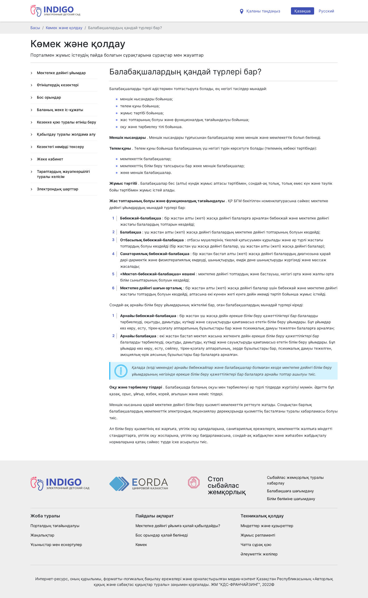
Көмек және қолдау (64, 27)
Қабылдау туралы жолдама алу (66, 134)
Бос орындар (49, 97)
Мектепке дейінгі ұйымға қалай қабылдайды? (178, 525)
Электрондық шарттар (57, 189)
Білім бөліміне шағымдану (291, 498)
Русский (326, 11)
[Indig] (55, 11)
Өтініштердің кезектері (57, 85)
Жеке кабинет (50, 159)
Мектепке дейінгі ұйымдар (61, 73)
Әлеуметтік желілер (259, 554)
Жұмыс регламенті (258, 535)
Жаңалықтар (42, 535)
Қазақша (302, 11)
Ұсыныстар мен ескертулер (56, 544)
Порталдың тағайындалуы (54, 525)
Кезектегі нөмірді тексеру (60, 147)
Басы (35, 27)
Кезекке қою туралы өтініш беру (66, 122)
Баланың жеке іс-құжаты (60, 110)
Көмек (141, 544)
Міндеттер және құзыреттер (267, 525)
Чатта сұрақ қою (256, 544)
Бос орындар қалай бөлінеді (162, 535)
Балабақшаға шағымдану (290, 491)
